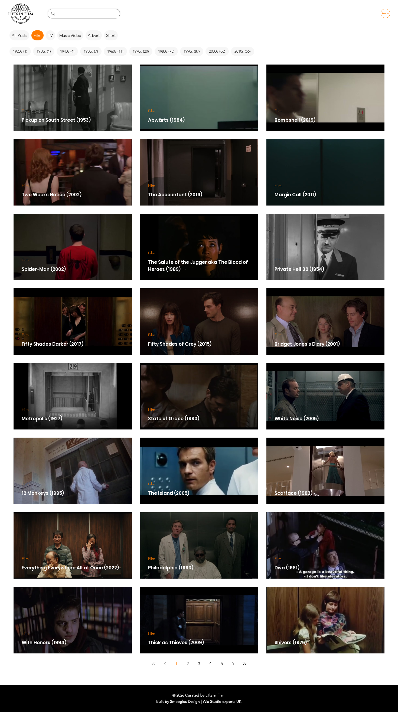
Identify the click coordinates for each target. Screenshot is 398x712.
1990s (193, 51)
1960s (117, 51)
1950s (93, 51)
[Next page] (233, 664)
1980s (168, 51)
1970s (142, 51)
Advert (94, 35)
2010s (244, 51)
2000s (219, 51)
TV (50, 35)
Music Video (70, 35)
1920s (22, 51)
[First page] (153, 664)
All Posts (19, 35)
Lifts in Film (214, 695)
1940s (69, 51)
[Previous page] (165, 664)
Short (111, 35)
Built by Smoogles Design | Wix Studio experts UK (199, 701)
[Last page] (244, 664)
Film (37, 35)
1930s (45, 51)
